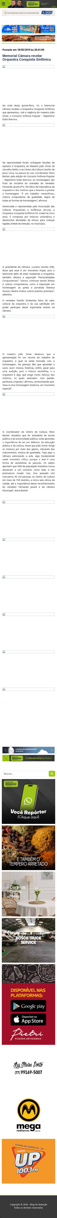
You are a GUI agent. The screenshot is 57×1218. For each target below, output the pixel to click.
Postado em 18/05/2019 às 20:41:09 (23, 49)
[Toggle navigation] (3, 4)
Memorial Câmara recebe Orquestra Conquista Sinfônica (26, 57)
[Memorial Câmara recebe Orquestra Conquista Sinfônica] (28, 82)
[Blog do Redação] (28, 4)
